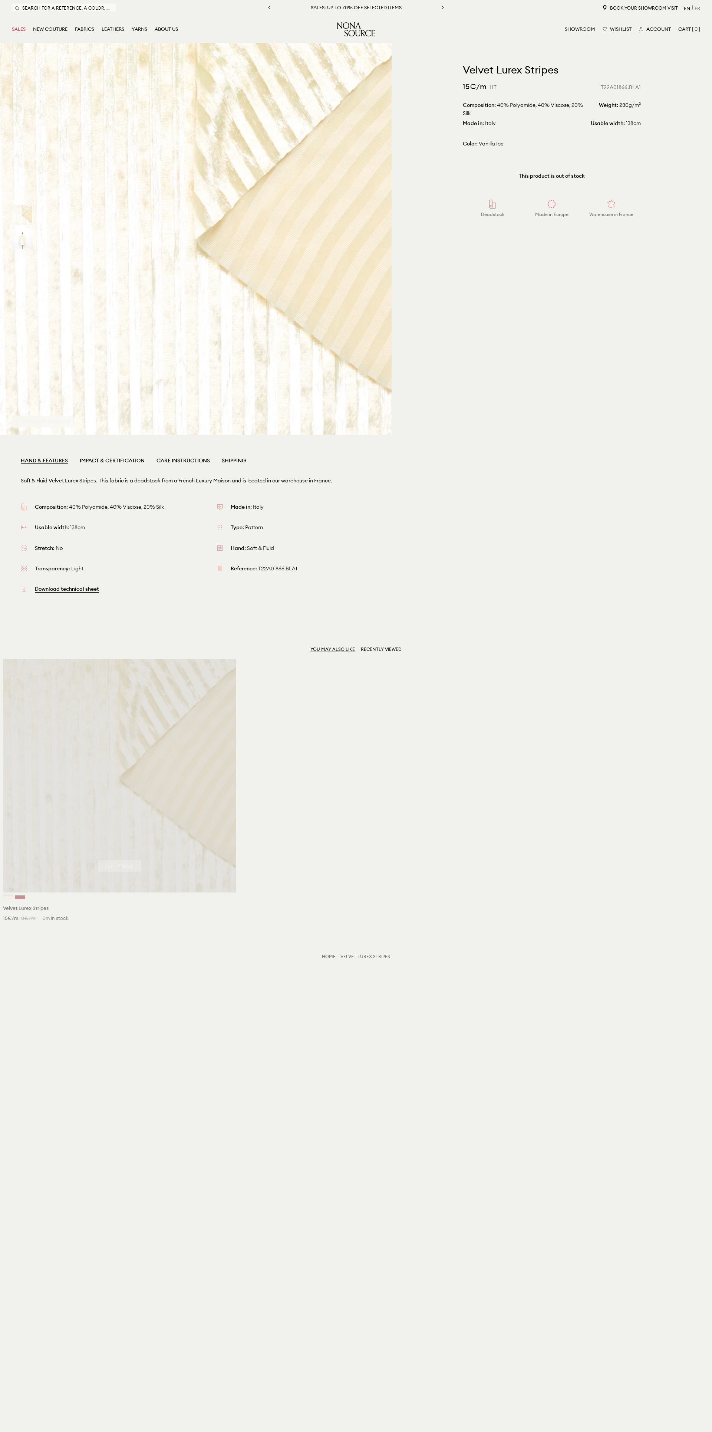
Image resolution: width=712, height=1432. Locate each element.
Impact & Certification (112, 460)
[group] (22, 215)
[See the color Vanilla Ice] (8, 897)
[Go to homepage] (356, 29)
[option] (196, 239)
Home (329, 956)
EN (687, 8)
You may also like (332, 649)
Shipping (234, 460)
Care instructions (183, 460)
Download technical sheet (67, 589)
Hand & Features (44, 460)
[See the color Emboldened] (20, 897)
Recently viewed (381, 649)
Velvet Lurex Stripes (365, 956)
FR (697, 8)
